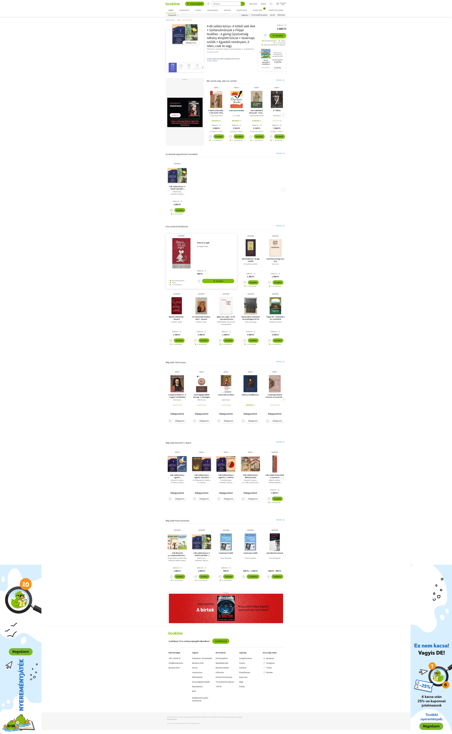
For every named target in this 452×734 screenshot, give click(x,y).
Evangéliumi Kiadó (212, 52)
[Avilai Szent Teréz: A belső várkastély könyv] (216, 99)
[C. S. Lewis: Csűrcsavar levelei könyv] (236, 99)
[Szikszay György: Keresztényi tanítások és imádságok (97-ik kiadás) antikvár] (250, 305)
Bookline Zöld (197, 663)
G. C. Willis (245, 482)
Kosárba (279, 35)
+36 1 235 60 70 (174, 658)
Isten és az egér (203, 242)
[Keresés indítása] (243, 4)
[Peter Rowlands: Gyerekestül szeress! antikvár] (275, 541)
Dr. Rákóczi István (177, 482)
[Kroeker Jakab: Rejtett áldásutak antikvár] (177, 305)
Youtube (269, 672)
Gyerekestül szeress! (274, 553)
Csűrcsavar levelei (236, 110)
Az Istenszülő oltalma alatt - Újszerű (201, 318)
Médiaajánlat (197, 677)
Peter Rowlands (226, 558)
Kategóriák (172, 15)
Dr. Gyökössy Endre (251, 264)
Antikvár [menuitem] (227, 10)
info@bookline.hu (176, 663)
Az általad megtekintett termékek (182, 154)
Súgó (241, 682)
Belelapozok (191, 43)
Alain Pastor (226, 400)
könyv (216, 88)
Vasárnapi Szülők (226, 553)
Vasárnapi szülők (250, 553)
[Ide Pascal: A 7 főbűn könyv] (277, 99)
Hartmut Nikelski (274, 482)
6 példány (277, 576)
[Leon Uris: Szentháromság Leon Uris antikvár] (275, 247)
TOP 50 (219, 686)
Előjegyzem (180, 421)
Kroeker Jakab (177, 322)
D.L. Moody (201, 482)
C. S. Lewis (236, 116)
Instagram (270, 663)
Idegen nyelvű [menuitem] (242, 10)
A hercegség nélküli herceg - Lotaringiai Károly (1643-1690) (201, 396)
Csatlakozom (221, 641)
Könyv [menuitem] (171, 10)
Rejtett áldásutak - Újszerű (176, 318)
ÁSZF (194, 691)
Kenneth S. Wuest (177, 194)
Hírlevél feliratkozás (224, 677)
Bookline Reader (222, 668)
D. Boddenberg (225, 480)
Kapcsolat (243, 677)
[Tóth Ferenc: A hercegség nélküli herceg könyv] (201, 383)
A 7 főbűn (277, 110)
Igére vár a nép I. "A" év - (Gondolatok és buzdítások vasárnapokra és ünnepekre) (226, 318)
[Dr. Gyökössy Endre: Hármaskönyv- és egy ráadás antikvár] (251, 247)
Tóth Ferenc (177, 192)
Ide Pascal (276, 116)
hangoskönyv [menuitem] (212, 10)
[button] (202, 67)
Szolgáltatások (245, 658)
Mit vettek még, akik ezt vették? (222, 81)
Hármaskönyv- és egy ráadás (251, 260)
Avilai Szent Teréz (216, 116)
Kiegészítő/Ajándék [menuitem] (275, 10)
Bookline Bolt (174, 668)
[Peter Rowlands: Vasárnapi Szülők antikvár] (226, 541)
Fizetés (242, 663)
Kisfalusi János (201, 322)
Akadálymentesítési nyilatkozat (200, 699)
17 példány (253, 576)
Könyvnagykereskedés (201, 682)
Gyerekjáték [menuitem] (259, 9)
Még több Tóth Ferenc (176, 362)
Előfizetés (281, 15)
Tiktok (269, 668)
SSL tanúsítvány (172, 719)
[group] (173, 67)
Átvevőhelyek (244, 672)
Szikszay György (251, 322)
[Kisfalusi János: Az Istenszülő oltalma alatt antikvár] (201, 305)
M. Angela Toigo (202, 246)
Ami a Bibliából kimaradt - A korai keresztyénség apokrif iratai (256, 111)
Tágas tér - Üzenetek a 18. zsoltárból (275, 318)
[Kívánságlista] (271, 4)
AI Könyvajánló (196, 4)
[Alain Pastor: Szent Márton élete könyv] (226, 383)
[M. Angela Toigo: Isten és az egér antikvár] (181, 253)
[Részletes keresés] (208, 4)
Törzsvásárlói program (259, 15)
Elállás (242, 686)
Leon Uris (275, 264)
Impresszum (197, 672)
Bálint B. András (274, 480)
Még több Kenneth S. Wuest (178, 442)
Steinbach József (275, 322)
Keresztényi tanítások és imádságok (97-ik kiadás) (251, 318)
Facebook (270, 658)
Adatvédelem (197, 686)
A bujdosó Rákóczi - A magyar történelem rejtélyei (177, 396)
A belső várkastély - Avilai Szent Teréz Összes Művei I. (216, 111)
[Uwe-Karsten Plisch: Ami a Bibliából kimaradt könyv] (256, 99)
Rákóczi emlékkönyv (250, 395)
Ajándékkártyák (222, 663)
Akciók (272, 15)
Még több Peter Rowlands (177, 520)
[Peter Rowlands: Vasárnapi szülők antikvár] (250, 541)
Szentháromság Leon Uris (275, 260)
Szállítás (242, 668)
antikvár (177, 164)
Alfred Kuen (254, 482)
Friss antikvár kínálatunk (177, 226)
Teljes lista (279, 80)
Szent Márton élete (226, 395)
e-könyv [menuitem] (198, 10)
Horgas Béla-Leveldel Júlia (177, 558)
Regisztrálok (253, 4)
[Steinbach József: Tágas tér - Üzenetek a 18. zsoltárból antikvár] (275, 305)
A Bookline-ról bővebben (202, 658)
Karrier (195, 668)
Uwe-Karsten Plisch (256, 116)
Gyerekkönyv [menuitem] (184, 10)
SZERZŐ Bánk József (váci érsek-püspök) (226, 323)
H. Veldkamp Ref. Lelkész (201, 480)
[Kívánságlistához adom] (265, 35)
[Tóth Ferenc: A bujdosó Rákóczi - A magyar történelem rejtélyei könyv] (177, 383)
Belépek (263, 4)
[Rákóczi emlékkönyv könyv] (250, 383)
